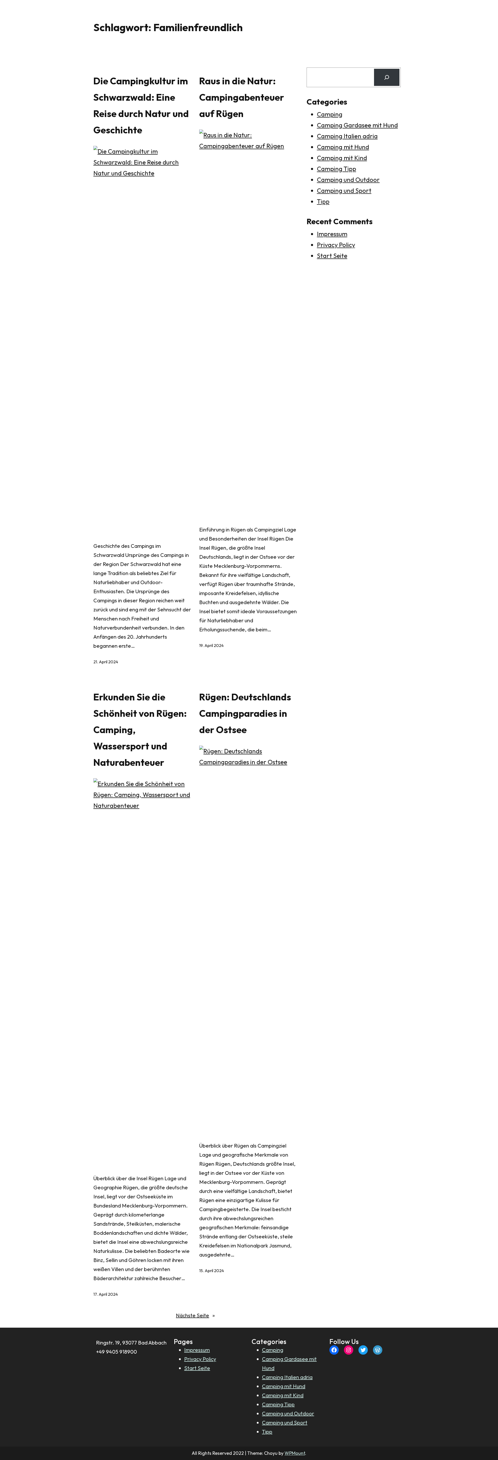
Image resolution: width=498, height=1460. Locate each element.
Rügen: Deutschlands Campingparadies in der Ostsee (245, 713)
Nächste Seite (195, 1315)
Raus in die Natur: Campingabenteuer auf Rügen (241, 97)
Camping (329, 114)
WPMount (295, 1453)
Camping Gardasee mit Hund (357, 125)
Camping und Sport (344, 190)
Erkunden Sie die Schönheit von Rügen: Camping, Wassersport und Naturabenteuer (140, 729)
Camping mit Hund (343, 147)
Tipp (323, 201)
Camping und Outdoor (348, 179)
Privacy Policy (336, 245)
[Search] (386, 77)
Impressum (332, 234)
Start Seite (332, 256)
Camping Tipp (336, 169)
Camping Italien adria (347, 136)
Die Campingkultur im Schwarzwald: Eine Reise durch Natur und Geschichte (141, 105)
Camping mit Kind (342, 158)
